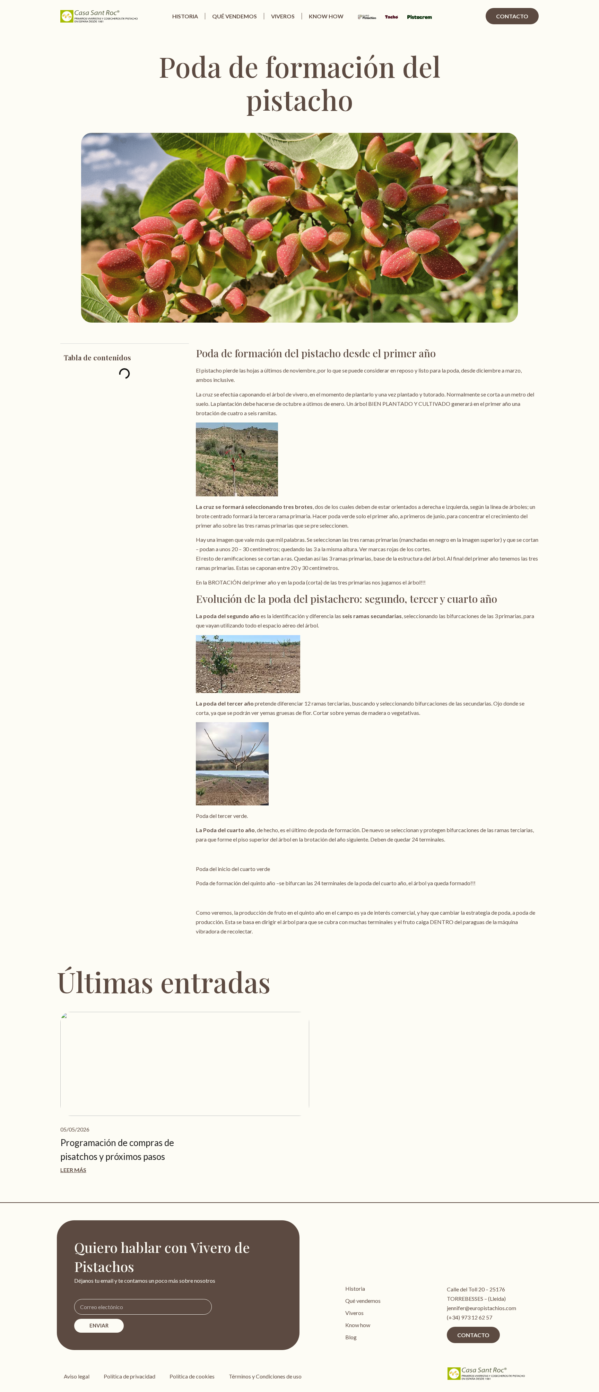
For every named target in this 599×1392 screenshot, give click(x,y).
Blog (351, 1337)
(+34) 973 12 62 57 (469, 1317)
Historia (185, 16)
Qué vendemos (234, 16)
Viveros (283, 16)
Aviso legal (76, 1376)
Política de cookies (192, 1376)
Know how (326, 16)
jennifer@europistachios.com (481, 1308)
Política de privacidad (129, 1376)
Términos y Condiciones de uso (265, 1376)
